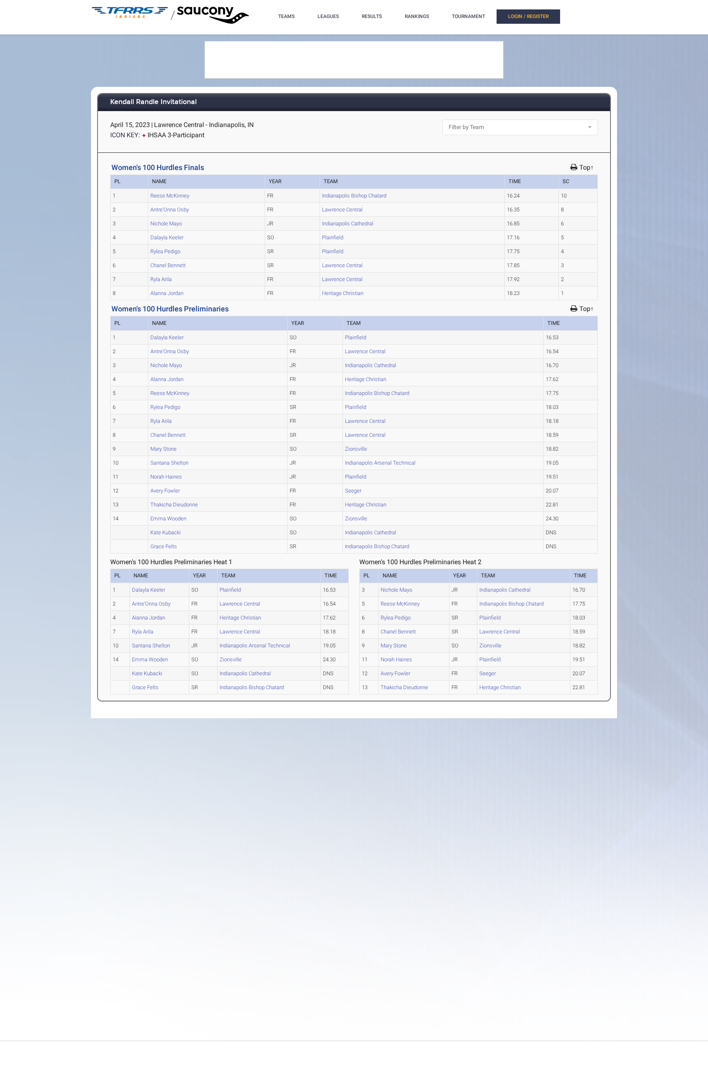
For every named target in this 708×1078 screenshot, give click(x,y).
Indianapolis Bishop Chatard (354, 196)
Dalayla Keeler (167, 237)
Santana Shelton (169, 463)
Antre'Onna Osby (169, 210)
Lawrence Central (342, 210)
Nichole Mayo (166, 223)
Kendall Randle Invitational (153, 102)
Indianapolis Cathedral (347, 223)
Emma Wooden (168, 518)
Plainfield (332, 237)
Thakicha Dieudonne (174, 505)
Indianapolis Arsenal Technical (380, 463)
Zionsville (356, 449)
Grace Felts (163, 546)
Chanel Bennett (168, 265)
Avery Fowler (165, 491)
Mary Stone (163, 449)
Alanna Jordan (167, 293)
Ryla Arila (161, 279)
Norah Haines (166, 477)
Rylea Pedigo (165, 251)
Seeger (353, 491)
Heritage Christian (342, 293)
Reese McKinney (169, 196)
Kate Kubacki (165, 532)
